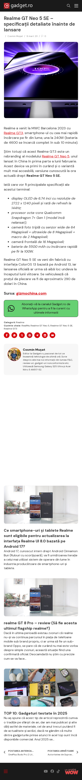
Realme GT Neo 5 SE (61, 325)
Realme (20, 322)
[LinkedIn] (45, 335)
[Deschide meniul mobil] (76, 5)
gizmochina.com (31, 293)
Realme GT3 (10, 328)
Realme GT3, (14, 133)
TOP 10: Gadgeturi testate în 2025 (35, 713)
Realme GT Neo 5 (40, 325)
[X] (22, 335)
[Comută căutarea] (68, 6)
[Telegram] (37, 335)
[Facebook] (7, 335)
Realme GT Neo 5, (56, 156)
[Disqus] (41, 432)
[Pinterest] (29, 335)
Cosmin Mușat (15, 36)
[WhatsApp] (14, 335)
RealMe (26, 325)
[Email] (52, 335)
